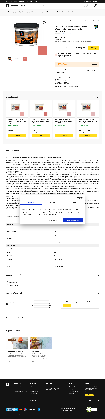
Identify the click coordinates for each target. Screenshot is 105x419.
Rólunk (7, 1)
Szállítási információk (23, 1)
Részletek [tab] (52, 202)
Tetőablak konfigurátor (19, 386)
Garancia (32, 1)
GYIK (31, 398)
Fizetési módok (33, 393)
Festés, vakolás (12, 339)
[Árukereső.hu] (91, 409)
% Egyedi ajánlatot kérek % (80, 48)
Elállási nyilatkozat (34, 391)
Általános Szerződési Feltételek (68, 408)
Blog (36, 1)
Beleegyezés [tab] (31, 202)
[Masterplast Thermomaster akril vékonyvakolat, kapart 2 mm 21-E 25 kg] (17, 109)
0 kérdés (72, 33)
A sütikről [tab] (74, 202)
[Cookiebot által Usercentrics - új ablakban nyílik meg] (77, 198)
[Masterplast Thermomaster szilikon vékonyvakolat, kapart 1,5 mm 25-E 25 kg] (88, 109)
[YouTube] (90, 401)
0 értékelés (65, 33)
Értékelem (67, 305)
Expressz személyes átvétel (20, 391)
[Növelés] (63, 47)
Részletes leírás (93, 86)
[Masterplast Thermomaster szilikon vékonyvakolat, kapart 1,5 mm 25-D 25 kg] (64, 109)
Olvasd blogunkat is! (73, 391)
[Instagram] (94, 401)
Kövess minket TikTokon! (74, 396)
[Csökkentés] (56, 47)
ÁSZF (31, 386)
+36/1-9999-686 (95, 1)
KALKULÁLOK (90, 70)
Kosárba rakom (93, 48)
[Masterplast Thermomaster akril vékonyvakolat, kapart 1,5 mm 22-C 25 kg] (41, 109)
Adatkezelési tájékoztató (35, 389)
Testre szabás (51, 220)
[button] (34, 6)
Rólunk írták (71, 393)
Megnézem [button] (17, 135)
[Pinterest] (98, 401)
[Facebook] (85, 401)
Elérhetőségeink (14, 1)
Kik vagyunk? (72, 386)
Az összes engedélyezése (73, 220)
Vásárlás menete (34, 400)
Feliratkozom (89, 394)
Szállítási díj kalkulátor (19, 389)
